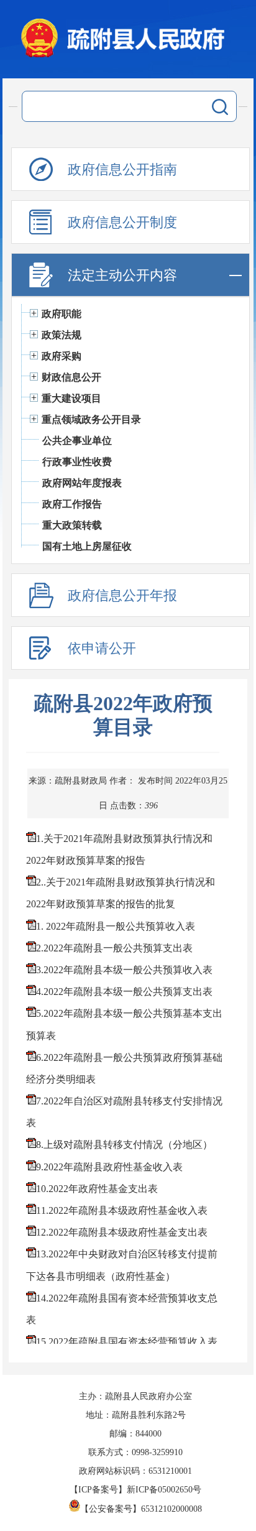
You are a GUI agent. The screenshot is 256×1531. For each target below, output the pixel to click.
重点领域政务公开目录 (91, 419)
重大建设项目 (71, 398)
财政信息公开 (71, 377)
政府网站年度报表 (82, 483)
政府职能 (61, 313)
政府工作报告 (72, 504)
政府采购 (61, 356)
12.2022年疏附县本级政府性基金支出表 (122, 1232)
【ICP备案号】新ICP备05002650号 (135, 1489)
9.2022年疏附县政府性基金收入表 (109, 1167)
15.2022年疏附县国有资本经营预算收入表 (126, 1341)
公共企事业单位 (77, 440)
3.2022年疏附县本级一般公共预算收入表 (124, 969)
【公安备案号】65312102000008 (141, 1509)
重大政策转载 (72, 525)
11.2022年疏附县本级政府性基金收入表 (122, 1210)
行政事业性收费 (77, 461)
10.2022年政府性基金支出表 (97, 1188)
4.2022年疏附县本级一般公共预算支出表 (124, 991)
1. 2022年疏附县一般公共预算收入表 (115, 926)
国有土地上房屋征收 (87, 546)
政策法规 (61, 335)
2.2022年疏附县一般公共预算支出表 (114, 948)
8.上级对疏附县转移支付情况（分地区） (124, 1144)
